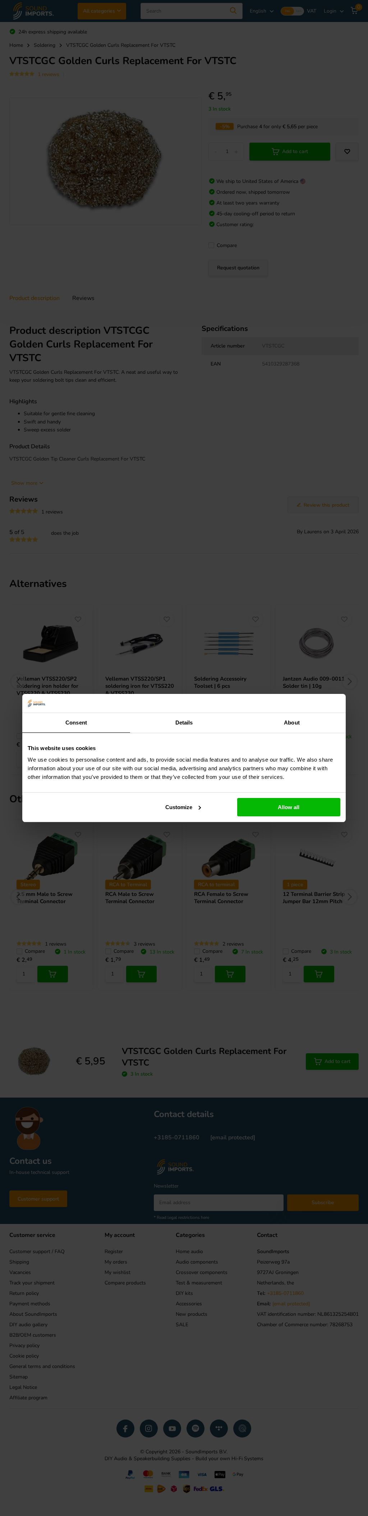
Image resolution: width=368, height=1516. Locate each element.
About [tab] (292, 722)
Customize (178, 807)
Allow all (288, 807)
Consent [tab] (76, 722)
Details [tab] (184, 722)
